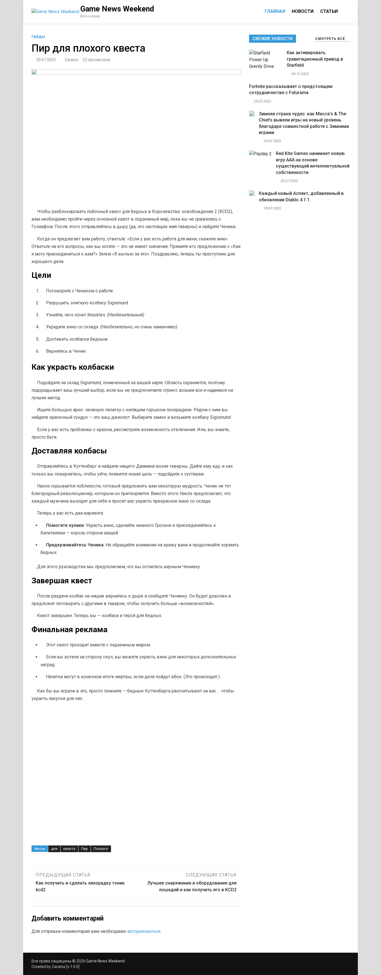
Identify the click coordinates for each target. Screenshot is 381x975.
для (54, 849)
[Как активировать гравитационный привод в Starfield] (266, 66)
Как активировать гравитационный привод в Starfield (315, 59)
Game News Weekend (117, 8)
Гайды (38, 37)
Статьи (329, 11)
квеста (69, 849)
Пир (84, 849)
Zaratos (71, 60)
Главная (275, 11)
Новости (303, 11)
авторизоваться (143, 931)
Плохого (101, 849)
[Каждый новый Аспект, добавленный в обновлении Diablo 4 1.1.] (252, 194)
